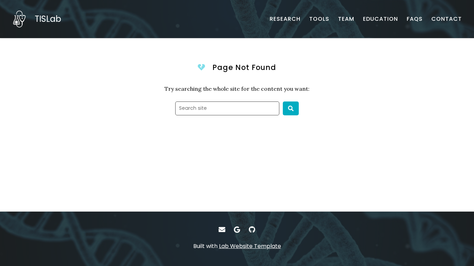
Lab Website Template (250, 246)
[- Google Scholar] (237, 229)
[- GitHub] (252, 229)
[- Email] (222, 229)
